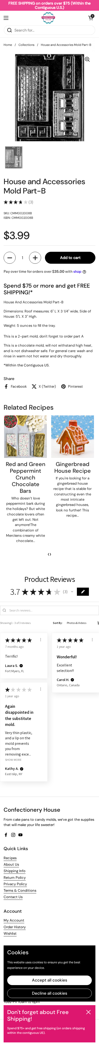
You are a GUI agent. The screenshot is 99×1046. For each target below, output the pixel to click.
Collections (26, 45)
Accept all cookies (49, 980)
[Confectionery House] (48, 18)
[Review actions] (40, 639)
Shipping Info (14, 871)
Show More (13, 760)
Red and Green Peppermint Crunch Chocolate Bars (25, 477)
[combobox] (49, 30)
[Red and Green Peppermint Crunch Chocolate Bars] (25, 436)
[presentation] (49, 554)
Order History (15, 927)
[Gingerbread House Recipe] (72, 436)
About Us (11, 864)
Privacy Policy (15, 884)
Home (8, 45)
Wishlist (10, 933)
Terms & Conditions (20, 890)
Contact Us (13, 897)
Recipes (10, 858)
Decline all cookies (49, 993)
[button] (90, 18)
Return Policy (15, 877)
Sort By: (57, 623)
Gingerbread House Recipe (72, 467)
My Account (14, 920)
